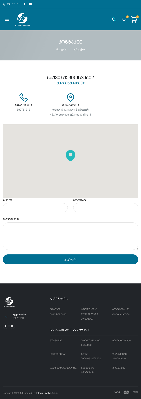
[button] (114, 19)
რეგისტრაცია (120, 314)
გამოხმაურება (121, 340)
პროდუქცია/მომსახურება (89, 311)
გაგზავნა (70, 259)
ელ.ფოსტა (79, 199)
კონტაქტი (87, 319)
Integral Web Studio (46, 392)
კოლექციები (58, 354)
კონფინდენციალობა (63, 368)
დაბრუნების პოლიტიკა (120, 356)
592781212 (13, 4)
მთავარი (61, 49)
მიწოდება (118, 368)
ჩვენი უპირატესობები (91, 356)
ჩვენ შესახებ (58, 314)
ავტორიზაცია (120, 309)
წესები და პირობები (87, 370)
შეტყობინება (11, 218)
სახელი (7, 199)
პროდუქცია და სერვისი (90, 342)
